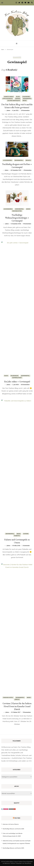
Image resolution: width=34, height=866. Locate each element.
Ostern (25, 533)
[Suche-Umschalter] (32, 2)
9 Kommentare (27, 712)
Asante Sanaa (9, 96)
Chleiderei (26, 96)
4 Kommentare (27, 170)
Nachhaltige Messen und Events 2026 (13, 829)
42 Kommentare (25, 384)
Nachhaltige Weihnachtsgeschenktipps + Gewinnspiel (17, 217)
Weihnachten (17, 211)
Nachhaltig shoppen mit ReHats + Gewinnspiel (17, 166)
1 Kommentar (26, 545)
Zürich (17, 699)
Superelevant (17, 377)
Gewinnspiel (27, 98)
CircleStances (7, 98)
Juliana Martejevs (14, 100)
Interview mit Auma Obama (11, 824)
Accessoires (7, 160)
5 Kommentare (27, 223)
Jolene (8, 110)
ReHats (28, 160)
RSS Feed (17, 818)
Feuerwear (14, 375)
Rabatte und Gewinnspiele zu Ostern (17, 541)
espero (17, 98)
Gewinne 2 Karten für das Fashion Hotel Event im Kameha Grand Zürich (17, 706)
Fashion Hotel (8, 697)
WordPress (28, 863)
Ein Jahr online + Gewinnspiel (17, 381)
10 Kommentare (25, 110)
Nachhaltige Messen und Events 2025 (13, 848)
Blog (18, 96)
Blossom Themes (10, 863)
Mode (25, 100)
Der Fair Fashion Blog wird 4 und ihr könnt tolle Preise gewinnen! (17, 106)
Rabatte (17, 535)
